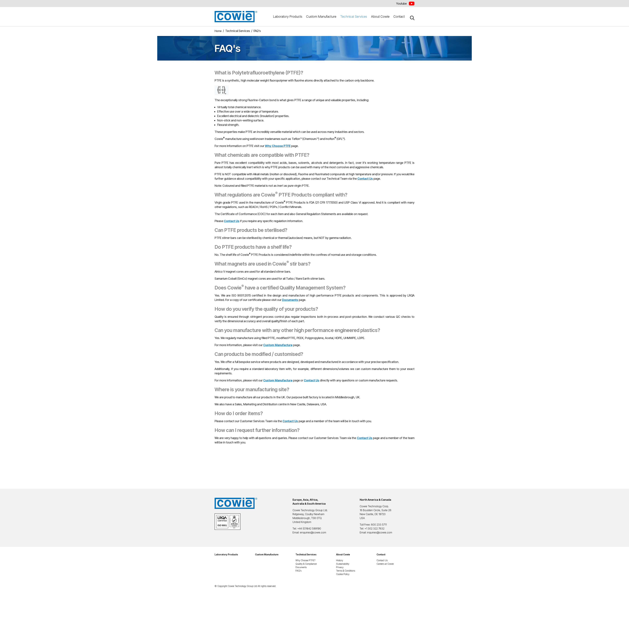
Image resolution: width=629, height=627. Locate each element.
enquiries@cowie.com (313, 532)
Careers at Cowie (385, 563)
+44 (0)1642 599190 (309, 528)
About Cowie (380, 16)
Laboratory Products (287, 16)
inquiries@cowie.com (379, 532)
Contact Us (382, 560)
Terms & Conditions (345, 570)
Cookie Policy (342, 574)
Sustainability (342, 563)
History (339, 560)
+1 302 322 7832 (374, 528)
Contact (399, 16)
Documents (301, 567)
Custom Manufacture (321, 16)
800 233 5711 (379, 524)
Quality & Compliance (306, 563)
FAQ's (298, 570)
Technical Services (353, 16)
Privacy (339, 567)
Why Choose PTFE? (305, 560)
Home (218, 31)
